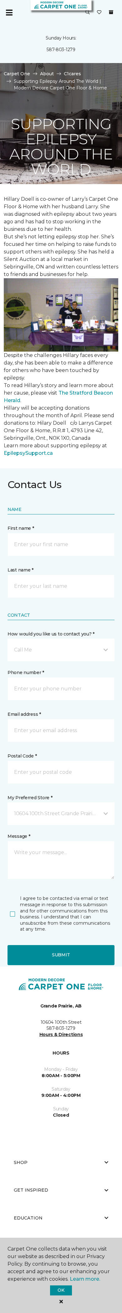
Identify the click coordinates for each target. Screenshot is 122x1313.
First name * (21, 528)
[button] (88, 12)
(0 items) (111, 12)
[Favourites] (99, 12)
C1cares (72, 74)
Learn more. (85, 1279)
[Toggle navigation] (9, 12)
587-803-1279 (61, 49)
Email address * (24, 714)
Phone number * (26, 672)
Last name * (20, 570)
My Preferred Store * (30, 797)
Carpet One (17, 74)
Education (28, 1218)
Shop (21, 1162)
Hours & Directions (61, 1034)
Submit (61, 955)
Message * (19, 836)
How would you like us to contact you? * (51, 634)
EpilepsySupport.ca (28, 453)
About (47, 74)
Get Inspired (31, 1190)
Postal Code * (22, 756)
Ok (61, 1290)
